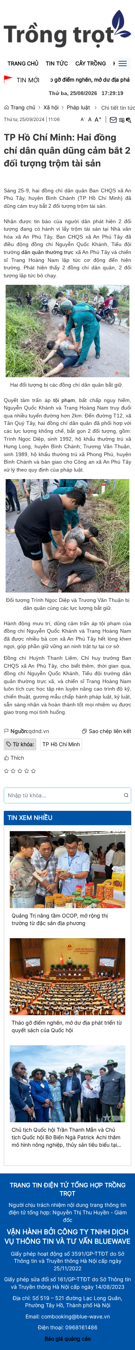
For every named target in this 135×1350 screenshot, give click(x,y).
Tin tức (57, 63)
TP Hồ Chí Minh (61, 744)
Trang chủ (23, 63)
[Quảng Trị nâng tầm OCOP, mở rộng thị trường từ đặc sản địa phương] (67, 869)
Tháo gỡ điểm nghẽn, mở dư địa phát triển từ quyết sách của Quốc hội (67, 1026)
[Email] (113, 120)
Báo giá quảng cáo (68, 1338)
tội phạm (64, 400)
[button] (121, 119)
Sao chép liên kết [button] (110, 731)
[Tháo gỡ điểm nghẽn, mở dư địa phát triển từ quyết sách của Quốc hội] (67, 976)
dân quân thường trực (47, 252)
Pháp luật (78, 107)
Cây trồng (90, 63)
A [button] (83, 119)
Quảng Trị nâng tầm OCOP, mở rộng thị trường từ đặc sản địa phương (60, 919)
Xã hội (51, 107)
